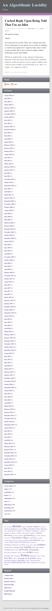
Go (17, 540)
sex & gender (30, 558)
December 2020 (9, 201)
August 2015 (8, 353)
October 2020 (8, 207)
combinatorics (35, 531)
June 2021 (7, 189)
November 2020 (9, 204)
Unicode (6, 564)
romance (43, 556)
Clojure (28, 531)
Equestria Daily (9, 585)
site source (45, 608)
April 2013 (7, 440)
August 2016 (8, 316)
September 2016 (9, 313)
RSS (8, 84)
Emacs (21, 535)
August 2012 (8, 465)
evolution (38, 535)
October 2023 (8, 151)
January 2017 (8, 304)
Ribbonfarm (8, 594)
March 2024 (8, 142)
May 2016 (7, 325)
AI (5, 526)
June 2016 (7, 322)
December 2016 (9, 307)
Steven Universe (35, 560)
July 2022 (7, 173)
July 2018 (7, 263)
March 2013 (8, 443)
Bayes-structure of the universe (35, 529)
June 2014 (7, 397)
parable (16, 550)
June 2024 (7, 133)
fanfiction (43, 535)
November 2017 (9, 276)
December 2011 (9, 474)
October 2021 (8, 182)
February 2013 (9, 447)
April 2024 (7, 139)
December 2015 (9, 341)
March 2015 (8, 369)
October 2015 (8, 347)
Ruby (6, 558)
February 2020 (9, 223)
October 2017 (8, 279)
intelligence (33, 542)
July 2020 (7, 213)
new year (35, 547)
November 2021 (9, 179)
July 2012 (7, 468)
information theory (24, 542)
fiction (6, 495)
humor (42, 540)
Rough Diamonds (9, 591)
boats (5, 531)
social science (8, 511)
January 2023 (8, 170)
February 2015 (9, 372)
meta (5, 501)
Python (25, 555)
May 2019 (7, 251)
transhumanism (34, 562)
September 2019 (9, 238)
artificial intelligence (11, 529)
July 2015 (7, 356)
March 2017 (8, 297)
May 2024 (7, 136)
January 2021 (8, 198)
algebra (24, 526)
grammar (20, 540)
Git (14, 540)
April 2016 (7, 328)
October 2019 (8, 235)
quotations (33, 556)
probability (17, 556)
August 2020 (8, 210)
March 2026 (8, 105)
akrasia (16, 526)
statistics (28, 560)
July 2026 (7, 98)
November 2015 (9, 344)
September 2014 (9, 387)
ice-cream (6, 542)
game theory (34, 538)
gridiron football (28, 540)
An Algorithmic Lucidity (24, 5)
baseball (21, 529)
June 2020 (7, 217)
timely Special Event (19, 562)
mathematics (8, 498)
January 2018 (8, 272)
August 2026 (8, 95)
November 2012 (9, 456)
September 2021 (9, 186)
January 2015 (8, 375)
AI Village (8, 527)
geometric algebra (8, 540)
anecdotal (42, 526)
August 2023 (8, 154)
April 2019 (7, 254)
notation (41, 547)
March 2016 (8, 331)
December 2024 (9, 130)
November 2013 (9, 418)
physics (20, 552)
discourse (8, 535)
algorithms (30, 527)
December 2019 (9, 229)
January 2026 (8, 111)
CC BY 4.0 (34, 608)
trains (28, 562)
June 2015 (7, 359)
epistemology (29, 535)
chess (23, 531)
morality (28, 547)
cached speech (11, 531)
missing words (18, 547)
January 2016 (8, 338)
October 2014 (8, 384)
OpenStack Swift (9, 550)
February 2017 (9, 300)
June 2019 (7, 248)
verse (5, 514)
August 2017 (8, 282)
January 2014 (8, 412)
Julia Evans (7, 588)
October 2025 (8, 117)
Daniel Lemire (8, 578)
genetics (40, 538)
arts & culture (8, 486)
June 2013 (7, 434)
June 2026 (7, 102)
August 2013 (8, 428)
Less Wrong (22, 545)
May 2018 (7, 266)
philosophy (31, 28)
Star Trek (21, 560)
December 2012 (9, 453)
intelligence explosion (11, 545)
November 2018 (9, 257)
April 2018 (7, 269)
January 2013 (8, 450)
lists (35, 545)
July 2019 (7, 245)
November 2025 (9, 114)
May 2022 (7, 176)
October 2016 (8, 310)
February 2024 (9, 145)
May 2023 (7, 161)
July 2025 (7, 120)
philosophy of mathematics (10, 552)
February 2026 (9, 108)
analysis (36, 526)
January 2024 (8, 148)
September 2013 (9, 425)
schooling (20, 558)
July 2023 (7, 158)
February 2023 (9, 167)
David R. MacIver (9, 582)
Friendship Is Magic (20, 537)
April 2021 (7, 192)
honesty (36, 540)
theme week (7, 562)
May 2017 (7, 291)
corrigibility (13, 533)
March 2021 (8, 195)
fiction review (7, 538)
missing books (8, 547)
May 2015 (7, 363)
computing (7, 492)
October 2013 (8, 422)
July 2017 (7, 285)
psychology (7, 508)
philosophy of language (29, 549)
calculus (18, 531)
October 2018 (8, 260)
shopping (39, 558)
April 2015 (7, 366)
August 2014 (8, 391)
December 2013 (9, 415)
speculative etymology (10, 560)
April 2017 (7, 294)
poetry (24, 552)
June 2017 (7, 288)
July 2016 (7, 319)
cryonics (32, 533)
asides (6, 489)
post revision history (21, 72)
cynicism (38, 533)
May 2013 (7, 437)
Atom (15, 84)
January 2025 (8, 127)
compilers (42, 531)
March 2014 (8, 406)
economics (15, 535)
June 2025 (7, 123)
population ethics (9, 556)
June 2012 (7, 471)
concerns (6, 533)
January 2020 (8, 226)
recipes (38, 556)
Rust (11, 558)
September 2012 (9, 462)
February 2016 (9, 335)
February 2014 (9, 409)
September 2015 (9, 350)
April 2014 (7, 403)
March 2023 (8, 164)
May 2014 (7, 400)
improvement (14, 542)
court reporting (25, 533)
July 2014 (7, 394)
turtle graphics (42, 562)
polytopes (36, 552)
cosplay (19, 533)
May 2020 (7, 220)
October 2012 (8, 459)
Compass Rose (8, 575)
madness (41, 544)
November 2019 (9, 232)
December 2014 (9, 378)
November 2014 (9, 381)
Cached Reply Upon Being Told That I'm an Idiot (26, 22)
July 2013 (7, 431)
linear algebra (29, 545)
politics (29, 552)
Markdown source (10, 72)
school (14, 558)
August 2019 (8, 241)
